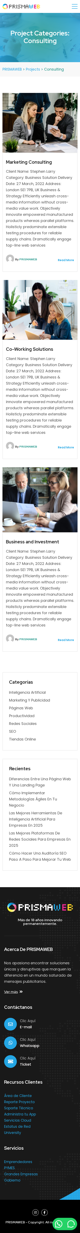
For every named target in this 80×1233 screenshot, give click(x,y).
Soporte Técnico (18, 1108)
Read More (65, 260)
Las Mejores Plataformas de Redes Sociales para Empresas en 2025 (40, 839)
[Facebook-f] (44, 1212)
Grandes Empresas (21, 1174)
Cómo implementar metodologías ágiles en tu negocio (33, 799)
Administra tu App (20, 1114)
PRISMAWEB (28, 259)
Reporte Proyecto (19, 1101)
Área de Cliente (18, 1095)
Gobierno (12, 1180)
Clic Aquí (27, 1020)
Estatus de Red (17, 1126)
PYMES (9, 1168)
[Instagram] (35, 1212)
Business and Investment (32, 542)
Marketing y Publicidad (29, 700)
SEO (12, 731)
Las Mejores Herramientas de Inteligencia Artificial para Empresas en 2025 (35, 819)
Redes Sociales (23, 723)
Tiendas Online (22, 739)
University (12, 1132)
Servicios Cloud (17, 1120)
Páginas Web (21, 708)
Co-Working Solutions (29, 349)
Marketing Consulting (29, 162)
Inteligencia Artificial (27, 692)
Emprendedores (18, 1161)
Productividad (21, 715)
